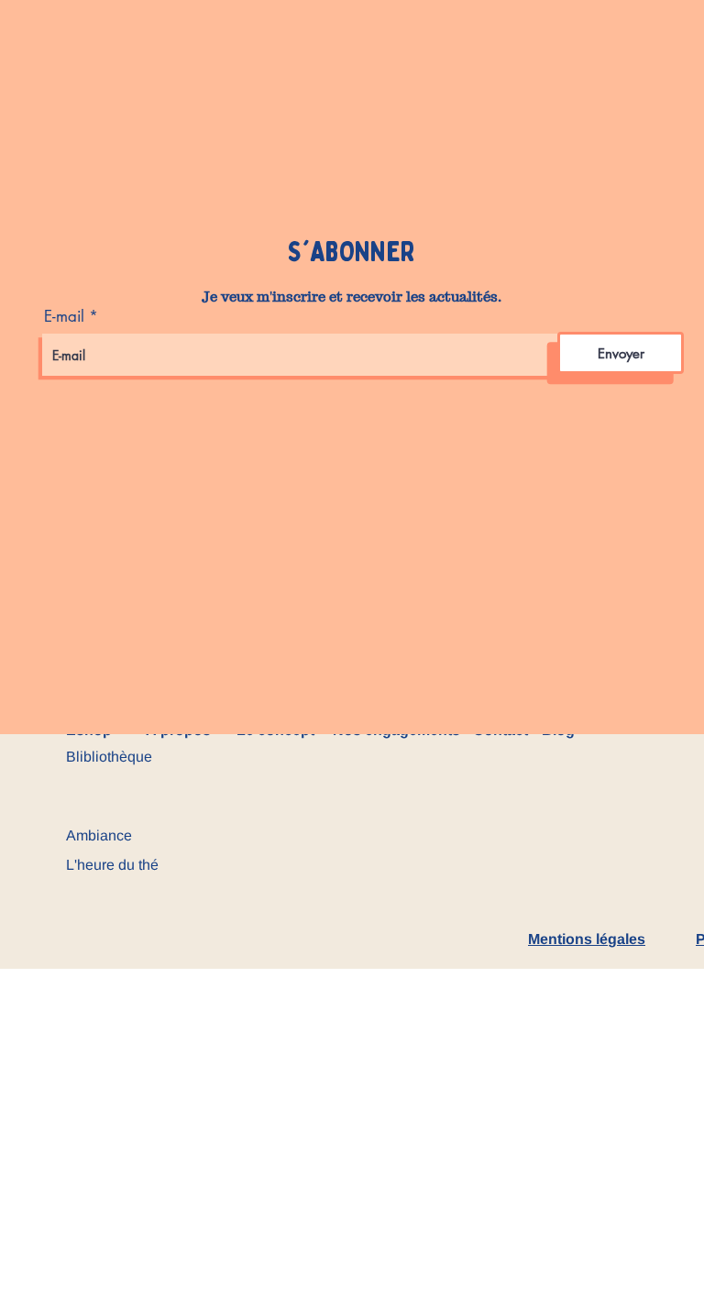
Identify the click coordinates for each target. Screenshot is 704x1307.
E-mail (64, 316)
